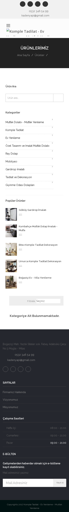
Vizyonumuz (10, 399)
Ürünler (39, 55)
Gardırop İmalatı (15, 169)
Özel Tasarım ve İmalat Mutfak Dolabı (27, 145)
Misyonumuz (10, 407)
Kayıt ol (59, 482)
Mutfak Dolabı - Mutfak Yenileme (25, 122)
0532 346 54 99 (38, 11)
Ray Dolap (12, 153)
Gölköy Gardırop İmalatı (32, 210)
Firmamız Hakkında (14, 392)
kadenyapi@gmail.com (35, 15)
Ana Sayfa (23, 55)
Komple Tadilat (15, 130)
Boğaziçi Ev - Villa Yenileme (35, 277)
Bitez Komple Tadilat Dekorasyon (38, 244)
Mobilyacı (11, 161)
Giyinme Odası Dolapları (20, 185)
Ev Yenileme (13, 137)
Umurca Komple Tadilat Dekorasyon (40, 261)
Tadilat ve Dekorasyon (19, 177)
